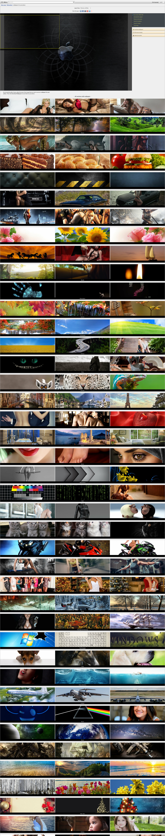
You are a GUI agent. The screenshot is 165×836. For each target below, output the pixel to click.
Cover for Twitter (137, 23)
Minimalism (9, 5)
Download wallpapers (138, 29)
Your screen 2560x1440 (138, 14)
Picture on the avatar (138, 19)
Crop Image (136, 25)
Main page (3, 5)
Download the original (138, 16)
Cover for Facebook (138, 21)
